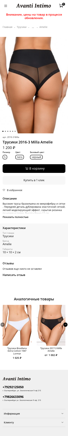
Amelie (43, 27)
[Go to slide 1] (2, 131)
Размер (6, 152)
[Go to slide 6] (15, 131)
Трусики (22, 27)
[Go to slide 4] (10, 131)
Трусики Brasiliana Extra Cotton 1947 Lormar (17, 351)
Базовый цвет (37, 152)
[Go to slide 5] (12, 131)
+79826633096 (13, 397)
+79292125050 (13, 387)
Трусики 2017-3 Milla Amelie (51, 350)
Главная (7, 27)
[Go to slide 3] (7, 131)
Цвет (17, 152)
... (33, 27)
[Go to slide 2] (5, 131)
